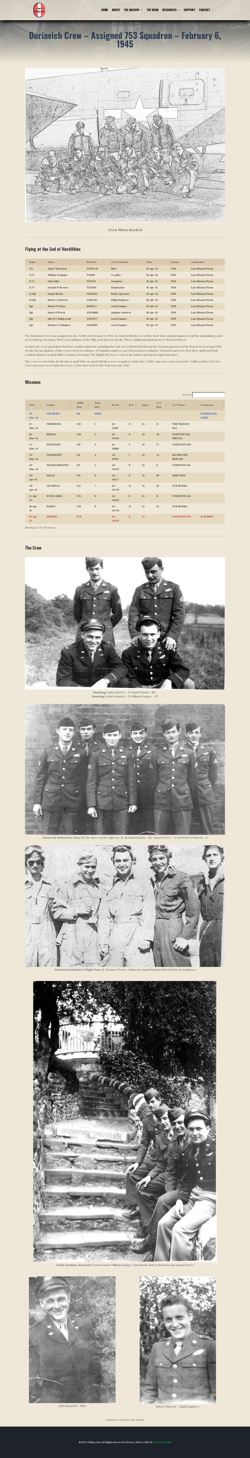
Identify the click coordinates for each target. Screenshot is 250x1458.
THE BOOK (153, 10)
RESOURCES (169, 10)
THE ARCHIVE (131, 10)
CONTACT (204, 10)
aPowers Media (162, 1442)
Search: (187, 394)
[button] (32, 404)
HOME (104, 10)
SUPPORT (189, 10)
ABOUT (116, 10)
